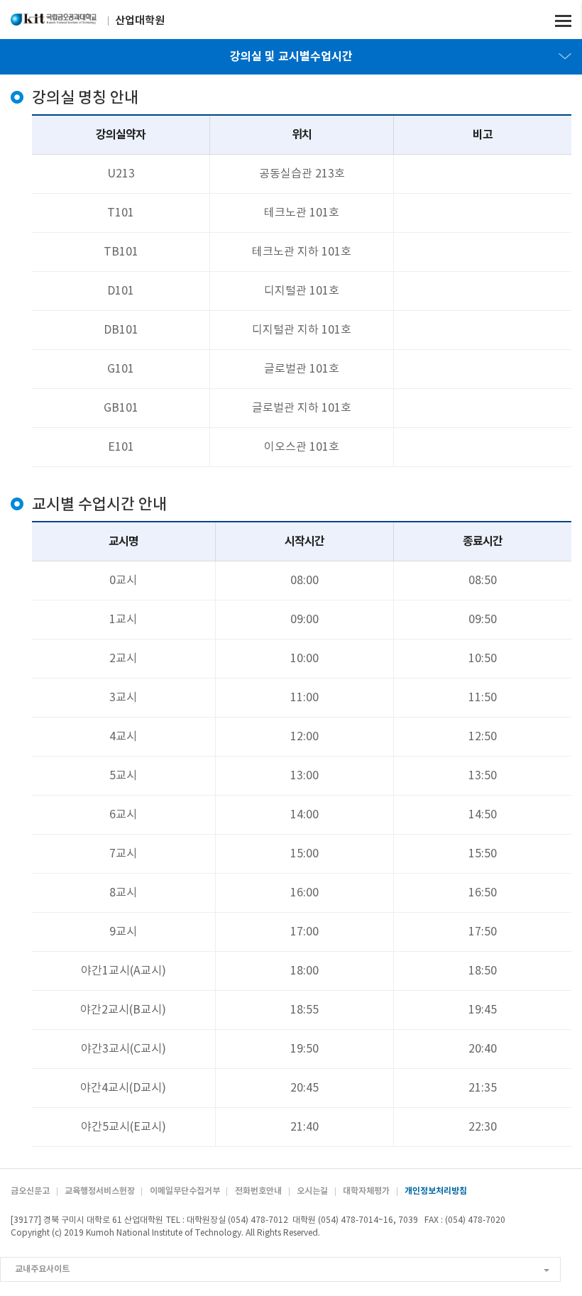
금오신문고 (30, 1191)
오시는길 (312, 1191)
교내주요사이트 (42, 1269)
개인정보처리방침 (436, 1191)
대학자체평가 (366, 1191)
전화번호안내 (258, 1191)
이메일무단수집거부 (185, 1191)
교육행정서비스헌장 (100, 1191)
